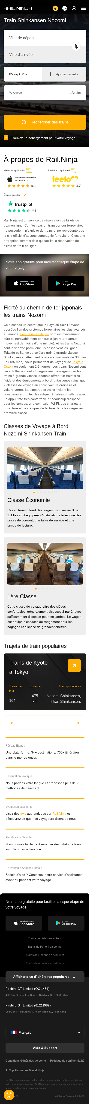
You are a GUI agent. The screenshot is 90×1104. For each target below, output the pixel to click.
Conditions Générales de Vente (26, 1060)
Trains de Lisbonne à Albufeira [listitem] (45, 955)
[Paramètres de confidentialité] (9, 1095)
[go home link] (18, 8)
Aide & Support (45, 1048)
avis (23, 813)
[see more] (74, 665)
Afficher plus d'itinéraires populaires (41, 976)
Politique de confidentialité (67, 1060)
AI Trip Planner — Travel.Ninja (25, 1070)
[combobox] (34, 38)
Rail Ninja (59, 813)
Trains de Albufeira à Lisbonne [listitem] (45, 963)
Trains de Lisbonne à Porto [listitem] (45, 938)
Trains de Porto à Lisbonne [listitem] (45, 946)
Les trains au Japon (34, 334)
